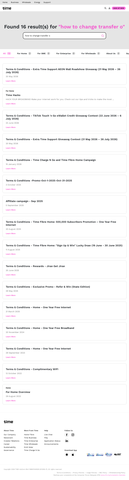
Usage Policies (91, 473)
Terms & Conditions (64, 473)
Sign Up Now (118, 8)
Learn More (10, 81)
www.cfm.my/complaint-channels (113, 475)
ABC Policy (103, 473)
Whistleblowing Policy (117, 473)
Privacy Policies (78, 473)
